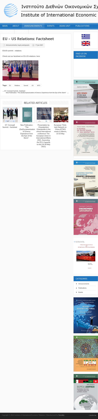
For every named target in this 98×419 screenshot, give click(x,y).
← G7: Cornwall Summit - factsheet (14, 91)
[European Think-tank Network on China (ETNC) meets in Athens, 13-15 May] (60, 115)
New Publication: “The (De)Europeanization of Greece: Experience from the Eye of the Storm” (27, 131)
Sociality (61, 415)
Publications (82, 288)
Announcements (83, 284)
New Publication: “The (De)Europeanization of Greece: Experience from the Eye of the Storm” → (37, 92)
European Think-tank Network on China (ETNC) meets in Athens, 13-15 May (60, 129)
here (38, 56)
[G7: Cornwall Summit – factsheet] (10, 115)
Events (80, 292)
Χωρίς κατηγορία (23, 45)
